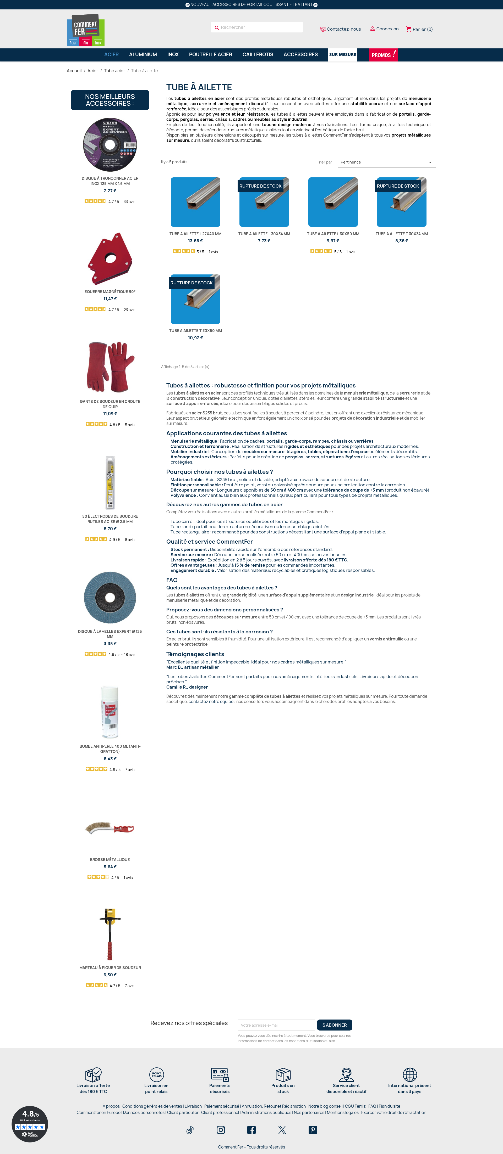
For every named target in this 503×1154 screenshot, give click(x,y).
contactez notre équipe (211, 701)
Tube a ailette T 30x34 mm (402, 233)
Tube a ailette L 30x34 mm (264, 233)
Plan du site (389, 1106)
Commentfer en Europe (99, 1112)
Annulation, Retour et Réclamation (274, 1106)
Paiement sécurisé (221, 1106)
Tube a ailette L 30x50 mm (333, 233)
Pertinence (387, 162)
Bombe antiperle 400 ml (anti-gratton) (110, 749)
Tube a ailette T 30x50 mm (195, 330)
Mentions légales (343, 1112)
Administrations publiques (266, 1112)
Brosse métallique (110, 859)
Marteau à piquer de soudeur (110, 967)
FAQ (372, 1106)
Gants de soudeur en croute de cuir (110, 404)
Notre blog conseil (325, 1106)
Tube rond (181, 527)
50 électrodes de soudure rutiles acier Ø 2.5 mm (110, 519)
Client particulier (183, 1112)
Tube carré (182, 521)
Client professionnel (220, 1112)
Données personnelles (144, 1112)
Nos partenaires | (310, 1112)
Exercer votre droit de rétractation (393, 1112)
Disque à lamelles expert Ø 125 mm (110, 634)
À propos (111, 1106)
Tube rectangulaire (190, 532)
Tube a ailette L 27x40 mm (195, 233)
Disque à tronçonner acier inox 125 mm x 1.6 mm (110, 181)
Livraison (193, 1106)
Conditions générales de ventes (152, 1106)
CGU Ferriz (355, 1106)
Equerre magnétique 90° (110, 291)
